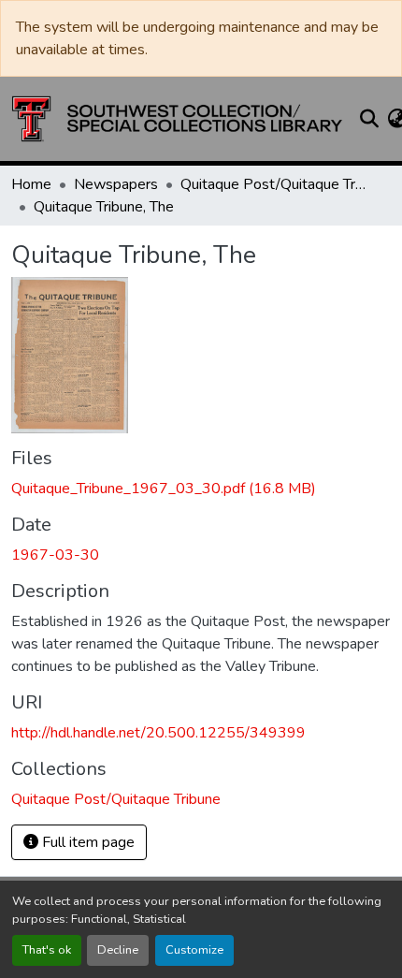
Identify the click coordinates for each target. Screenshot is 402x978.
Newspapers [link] (116, 184)
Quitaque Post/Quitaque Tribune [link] (273, 184)
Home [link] (31, 184)
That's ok (46, 950)
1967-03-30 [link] (55, 555)
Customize (194, 950)
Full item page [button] (86, 842)
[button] (177, 118)
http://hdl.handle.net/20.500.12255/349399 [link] (158, 733)
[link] (201, 488)
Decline (117, 950)
